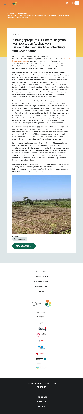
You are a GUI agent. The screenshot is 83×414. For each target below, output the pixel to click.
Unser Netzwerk (41, 281)
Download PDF (22, 246)
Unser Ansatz (41, 272)
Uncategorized (19, 239)
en (71, 3)
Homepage (10, 14)
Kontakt (41, 407)
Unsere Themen (41, 277)
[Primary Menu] (76, 3)
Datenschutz (42, 397)
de (67, 3)
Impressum (41, 402)
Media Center (22, 14)
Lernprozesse (41, 286)
